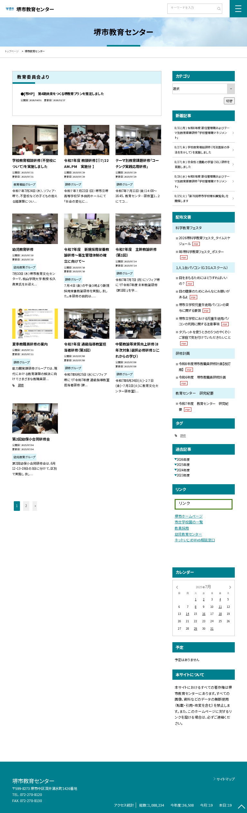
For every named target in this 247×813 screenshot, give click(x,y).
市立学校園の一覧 (189, 521)
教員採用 (182, 527)
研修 (21, 385)
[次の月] (230, 587)
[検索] (216, 9)
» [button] (35, 505)
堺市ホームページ (189, 516)
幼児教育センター (188, 534)
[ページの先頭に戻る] (241, 807)
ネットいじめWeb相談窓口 (195, 539)
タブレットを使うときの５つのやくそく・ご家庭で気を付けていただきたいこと (205, 337)
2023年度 (183, 475)
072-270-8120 (31, 794)
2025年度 (183, 464)
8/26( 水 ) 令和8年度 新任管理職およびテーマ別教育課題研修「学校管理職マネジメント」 (202, 181)
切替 (229, 101)
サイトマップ (225, 779)
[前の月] (177, 587)
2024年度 (183, 470)
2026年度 (183, 459)
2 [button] (26, 505)
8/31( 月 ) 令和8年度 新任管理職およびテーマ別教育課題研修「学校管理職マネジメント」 (202, 133)
